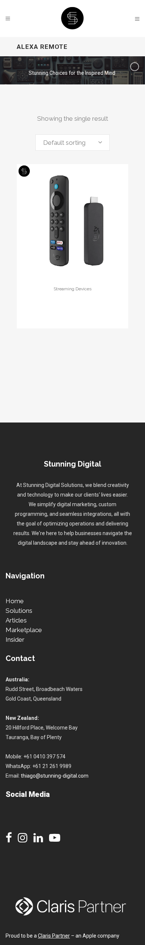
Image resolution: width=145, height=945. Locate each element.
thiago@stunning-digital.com (54, 776)
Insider (15, 639)
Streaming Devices (72, 288)
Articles (16, 620)
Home (15, 601)
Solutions (19, 610)
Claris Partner (54, 936)
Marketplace (24, 630)
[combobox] (72, 142)
